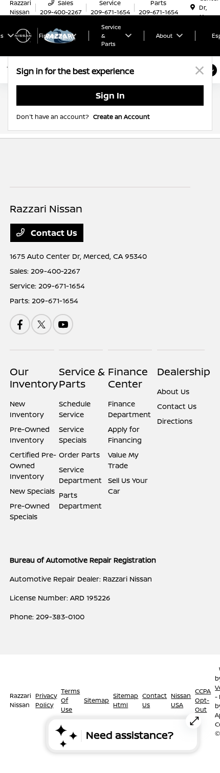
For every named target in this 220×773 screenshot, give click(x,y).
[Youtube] (63, 324)
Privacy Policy (46, 700)
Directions (174, 421)
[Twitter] (41, 324)
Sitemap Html (125, 700)
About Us (173, 391)
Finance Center (128, 378)
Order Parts (79, 455)
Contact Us (53, 232)
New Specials (32, 491)
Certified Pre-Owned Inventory (33, 465)
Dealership (183, 371)
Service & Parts (82, 378)
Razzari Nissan (20, 700)
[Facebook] (20, 324)
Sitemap (96, 700)
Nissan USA (181, 700)
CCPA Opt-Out (203, 700)
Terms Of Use (70, 700)
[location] (192, 7)
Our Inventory (34, 378)
